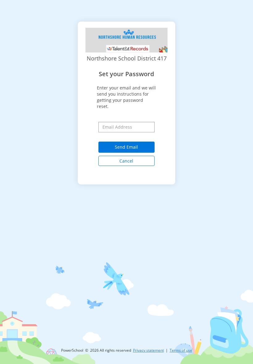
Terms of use (181, 350)
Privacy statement (148, 350)
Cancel (126, 161)
